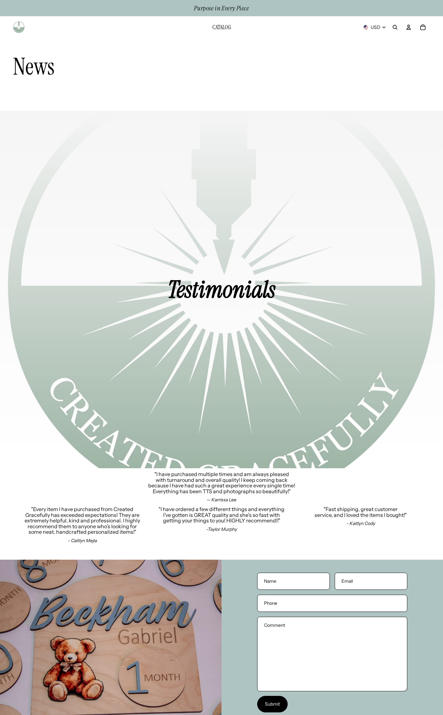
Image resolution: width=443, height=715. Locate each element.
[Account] (408, 27)
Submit (272, 704)
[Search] (395, 27)
